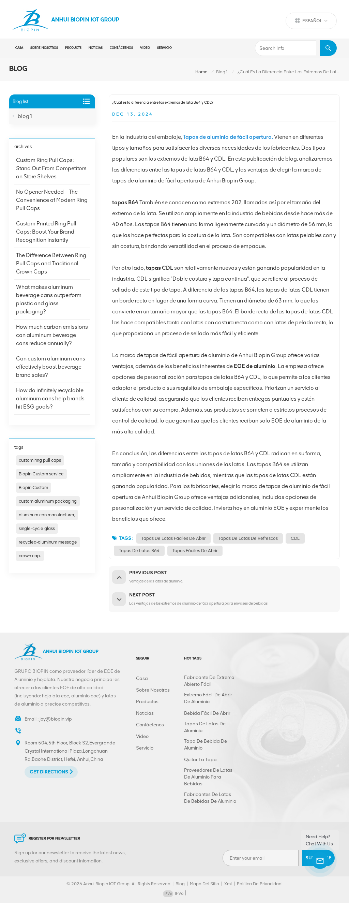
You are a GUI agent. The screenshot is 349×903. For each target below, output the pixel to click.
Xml (228, 883)
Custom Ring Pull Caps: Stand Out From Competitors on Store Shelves (51, 168)
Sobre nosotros (44, 47)
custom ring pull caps (40, 460)
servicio (164, 47)
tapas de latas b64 (139, 550)
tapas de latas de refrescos (248, 538)
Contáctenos (121, 47)
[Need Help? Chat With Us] (320, 860)
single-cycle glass (37, 528)
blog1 (222, 71)
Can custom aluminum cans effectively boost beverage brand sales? (50, 366)
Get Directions (49, 772)
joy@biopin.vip (56, 719)
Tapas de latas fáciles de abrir (173, 538)
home (201, 71)
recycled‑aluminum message (48, 542)
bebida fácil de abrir (207, 713)
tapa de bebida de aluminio (205, 744)
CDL (295, 538)
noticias (96, 47)
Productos (147, 702)
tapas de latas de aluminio (205, 727)
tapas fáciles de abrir (194, 550)
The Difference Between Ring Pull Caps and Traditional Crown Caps (51, 263)
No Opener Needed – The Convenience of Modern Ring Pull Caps (52, 200)
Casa (19, 47)
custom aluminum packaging (48, 501)
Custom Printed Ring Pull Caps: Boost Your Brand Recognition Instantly (46, 231)
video (145, 47)
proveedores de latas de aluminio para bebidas (208, 777)
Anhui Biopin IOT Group (85, 20)
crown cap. (30, 555)
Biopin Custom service (41, 473)
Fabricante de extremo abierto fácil (209, 681)
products (73, 47)
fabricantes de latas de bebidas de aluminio (210, 797)
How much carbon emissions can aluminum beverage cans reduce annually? (52, 335)
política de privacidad (259, 883)
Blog (180, 883)
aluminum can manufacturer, (47, 514)
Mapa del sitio (204, 883)
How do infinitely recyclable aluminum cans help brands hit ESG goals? (50, 398)
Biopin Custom (33, 487)
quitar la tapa (200, 760)
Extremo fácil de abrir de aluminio (208, 698)
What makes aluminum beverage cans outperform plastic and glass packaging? (48, 299)
